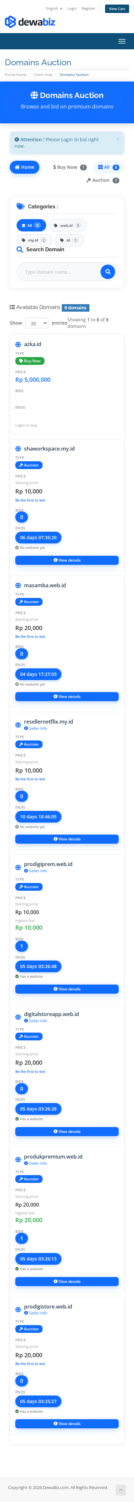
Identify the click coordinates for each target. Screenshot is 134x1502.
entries (59, 323)
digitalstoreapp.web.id (51, 1014)
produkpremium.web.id (53, 1156)
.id (71, 240)
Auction (104, 180)
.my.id (36, 240)
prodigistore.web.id (48, 1306)
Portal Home (15, 74)
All (110, 167)
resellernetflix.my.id (48, 721)
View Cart (117, 8)
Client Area (43, 74)
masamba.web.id (45, 585)
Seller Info (37, 728)
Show (16, 323)
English (52, 8)
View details (69, 560)
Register (88, 8)
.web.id (69, 225)
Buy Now (70, 167)
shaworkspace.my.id (49, 448)
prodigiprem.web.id (48, 864)
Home (27, 167)
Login (72, 8)
